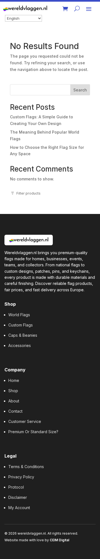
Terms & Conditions (26, 466)
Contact (15, 411)
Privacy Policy (21, 476)
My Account (19, 507)
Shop (13, 390)
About (13, 401)
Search (80, 90)
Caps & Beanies (22, 335)
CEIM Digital (59, 540)
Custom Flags (20, 325)
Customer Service (24, 421)
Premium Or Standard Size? (33, 431)
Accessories (19, 345)
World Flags (19, 314)
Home (13, 380)
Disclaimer (17, 497)
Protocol (16, 487)
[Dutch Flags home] (28, 240)
